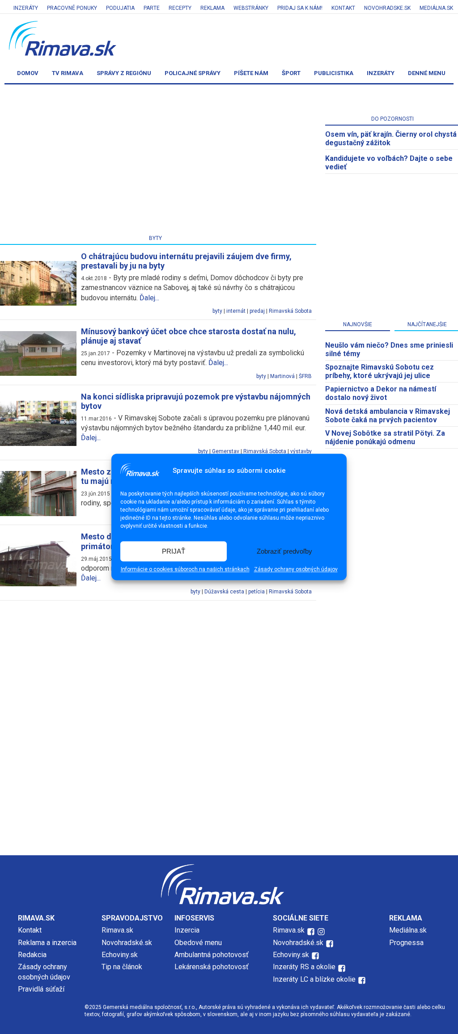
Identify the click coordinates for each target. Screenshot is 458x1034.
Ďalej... (149, 298)
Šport (291, 73)
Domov (27, 73)
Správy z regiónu (124, 73)
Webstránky (250, 8)
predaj (257, 311)
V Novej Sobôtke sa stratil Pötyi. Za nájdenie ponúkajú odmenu (385, 437)
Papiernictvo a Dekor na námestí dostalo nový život (380, 393)
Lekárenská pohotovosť (212, 967)
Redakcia (32, 954)
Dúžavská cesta (224, 591)
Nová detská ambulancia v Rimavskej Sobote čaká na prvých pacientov (387, 415)
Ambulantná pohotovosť (212, 954)
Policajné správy (193, 73)
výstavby (301, 451)
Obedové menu (198, 942)
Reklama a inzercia (47, 942)
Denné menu (426, 73)
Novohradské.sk (127, 942)
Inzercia (186, 930)
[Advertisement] (229, 779)
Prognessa (406, 942)
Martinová (282, 376)
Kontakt (343, 8)
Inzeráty (25, 8)
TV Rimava (67, 73)
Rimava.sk (117, 930)
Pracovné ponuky (72, 8)
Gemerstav (225, 451)
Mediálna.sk (436, 8)
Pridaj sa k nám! (299, 8)
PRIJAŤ (173, 551)
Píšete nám (251, 73)
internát (236, 311)
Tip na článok (122, 967)
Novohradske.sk (387, 8)
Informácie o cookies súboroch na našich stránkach (185, 570)
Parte (152, 8)
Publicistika (333, 73)
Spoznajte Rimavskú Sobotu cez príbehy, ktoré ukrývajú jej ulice (379, 371)
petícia (256, 591)
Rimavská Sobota (290, 311)
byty (217, 311)
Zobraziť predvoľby (284, 551)
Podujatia (120, 8)
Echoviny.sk (120, 954)
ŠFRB (305, 376)
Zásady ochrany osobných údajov (296, 570)
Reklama (212, 8)
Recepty (180, 8)
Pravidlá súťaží (41, 989)
